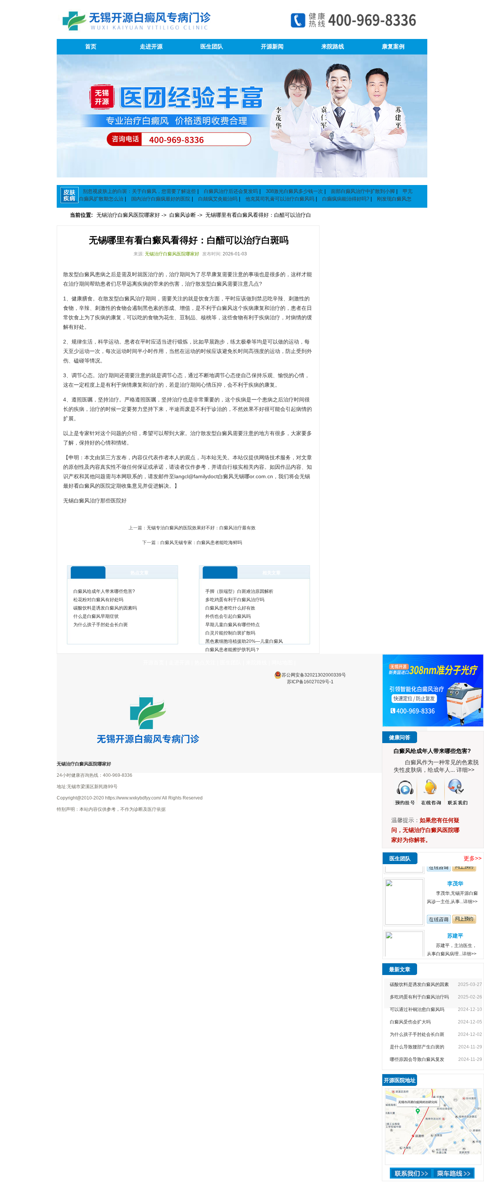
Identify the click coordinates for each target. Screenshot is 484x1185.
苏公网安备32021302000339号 (314, 675)
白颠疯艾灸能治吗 (217, 199)
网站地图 (282, 662)
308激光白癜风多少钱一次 (294, 191)
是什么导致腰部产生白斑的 (417, 1047)
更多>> (473, 858)
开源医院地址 (400, 1080)
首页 (90, 47)
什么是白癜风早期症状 (96, 616)
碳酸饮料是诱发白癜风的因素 (419, 984)
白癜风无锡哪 (234, 476)
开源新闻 (272, 47)
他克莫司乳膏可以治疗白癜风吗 (279, 199)
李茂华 (455, 873)
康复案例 (393, 47)
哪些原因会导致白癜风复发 (417, 1059)
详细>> (465, 770)
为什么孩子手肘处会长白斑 (100, 624)
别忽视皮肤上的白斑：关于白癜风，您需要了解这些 (139, 191)
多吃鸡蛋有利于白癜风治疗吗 (234, 599)
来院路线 (332, 47)
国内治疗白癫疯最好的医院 (160, 199)
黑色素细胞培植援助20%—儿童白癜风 (244, 641)
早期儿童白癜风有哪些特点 (232, 624)
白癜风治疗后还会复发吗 (231, 191)
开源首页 (153, 662)
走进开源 (151, 47)
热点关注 (205, 662)
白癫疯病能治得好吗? (345, 199)
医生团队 (211, 47)
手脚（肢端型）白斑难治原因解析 (239, 591)
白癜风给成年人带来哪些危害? (104, 591)
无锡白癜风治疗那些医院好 (95, 501)
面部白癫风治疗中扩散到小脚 (363, 191)
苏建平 (455, 925)
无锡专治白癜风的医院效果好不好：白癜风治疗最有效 (201, 527)
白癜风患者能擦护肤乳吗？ (232, 649)
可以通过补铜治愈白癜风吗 (417, 1009)
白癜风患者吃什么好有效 (230, 608)
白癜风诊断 (183, 215)
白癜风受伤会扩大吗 (410, 1022)
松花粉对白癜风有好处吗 (98, 599)
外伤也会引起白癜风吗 (228, 616)
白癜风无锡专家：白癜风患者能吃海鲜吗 (201, 542)
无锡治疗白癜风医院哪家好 (128, 215)
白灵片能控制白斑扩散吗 (230, 633)
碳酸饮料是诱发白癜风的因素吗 (105, 608)
